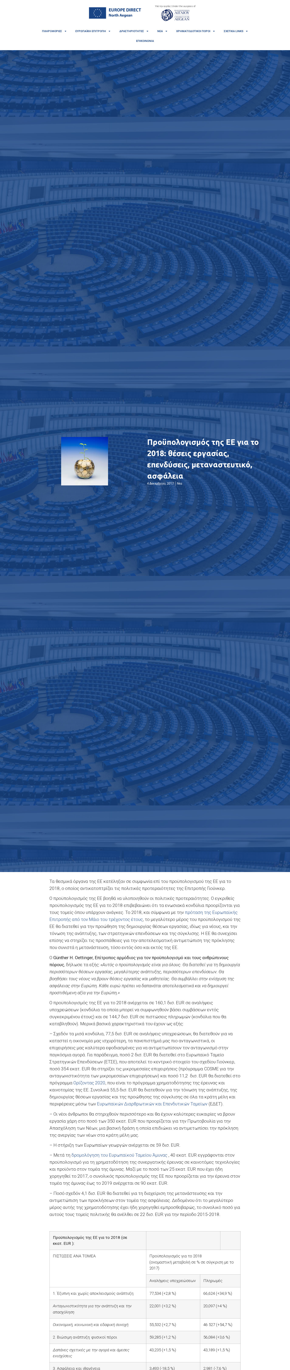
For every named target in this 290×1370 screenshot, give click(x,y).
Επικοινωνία (145, 41)
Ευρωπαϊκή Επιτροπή (90, 31)
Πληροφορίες (52, 31)
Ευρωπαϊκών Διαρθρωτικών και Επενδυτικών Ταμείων (152, 1103)
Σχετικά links (233, 31)
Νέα (160, 31)
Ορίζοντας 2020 (89, 1082)
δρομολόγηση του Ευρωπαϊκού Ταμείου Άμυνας (120, 1155)
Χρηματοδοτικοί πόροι (193, 31)
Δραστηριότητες (131, 31)
